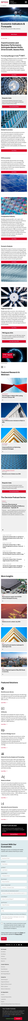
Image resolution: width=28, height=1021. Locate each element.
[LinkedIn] (21, 945)
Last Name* (3, 867)
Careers (2, 994)
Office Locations (4, 986)
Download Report (14, 834)
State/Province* (4, 902)
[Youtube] (19, 945)
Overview (3, 966)
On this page (4, 38)
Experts (2, 1001)
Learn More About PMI (14, 341)
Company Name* (4, 873)
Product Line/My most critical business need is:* (10, 890)
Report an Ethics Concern (6, 984)
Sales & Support (4, 979)
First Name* (3, 861)
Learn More (14, 74)
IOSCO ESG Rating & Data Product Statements (10, 1004)
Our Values (3, 951)
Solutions (4, 5)
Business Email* (4, 855)
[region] (14, 1014)
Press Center (3, 958)
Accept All (18, 1018)
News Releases (4, 969)
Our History (3, 954)
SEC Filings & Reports (5, 973)
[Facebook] (14, 945)
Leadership (3, 999)
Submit (4, 938)
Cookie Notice (7, 1016)
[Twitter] (12, 945)
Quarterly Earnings (5, 971)
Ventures (3, 956)
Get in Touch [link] (14, 34)
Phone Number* (4, 879)
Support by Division (5, 981)
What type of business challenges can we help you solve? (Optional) (13, 914)
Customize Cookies (10, 1018)
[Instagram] (17, 945)
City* (2, 908)
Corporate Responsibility (6, 997)
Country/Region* (4, 896)
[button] (14, 355)
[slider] (14, 357)
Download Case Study (14, 106)
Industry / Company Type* (5, 885)
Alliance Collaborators (5, 988)
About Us (3, 961)
